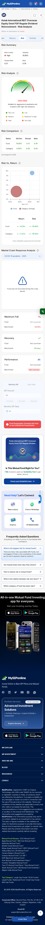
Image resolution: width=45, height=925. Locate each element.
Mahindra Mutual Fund (10, 843)
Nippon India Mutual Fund (12, 870)
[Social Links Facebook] (3, 692)
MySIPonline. (20, 890)
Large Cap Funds (20, 877)
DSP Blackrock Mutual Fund (13, 858)
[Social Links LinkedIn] (9, 692)
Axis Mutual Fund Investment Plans (15, 860)
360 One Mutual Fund (26, 841)
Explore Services (14, 723)
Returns (12, 38)
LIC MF (22, 855)
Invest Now (22, 919)
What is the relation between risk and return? (21, 579)
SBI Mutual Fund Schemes (28, 868)
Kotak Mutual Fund (9, 868)
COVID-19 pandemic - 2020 (15, 256)
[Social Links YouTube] (22, 692)
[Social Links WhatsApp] (34, 692)
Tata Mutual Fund (31, 865)
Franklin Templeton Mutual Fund (14, 863)
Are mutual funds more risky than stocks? (20, 565)
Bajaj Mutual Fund (9, 841)
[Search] (31, 4)
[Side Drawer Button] (41, 4)
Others (3, 31)
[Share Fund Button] (41, 15)
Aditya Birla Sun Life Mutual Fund (15, 851)
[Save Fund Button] (34, 15)
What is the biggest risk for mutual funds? (20, 548)
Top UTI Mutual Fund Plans (12, 865)
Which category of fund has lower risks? (19, 586)
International (13, 31)
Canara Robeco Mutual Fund (13, 853)
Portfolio (33, 38)
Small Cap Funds (32, 880)
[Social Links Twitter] (15, 692)
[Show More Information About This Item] (17, 73)
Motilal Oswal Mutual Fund (12, 846)
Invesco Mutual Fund (10, 855)
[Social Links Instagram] (28, 692)
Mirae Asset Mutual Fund (11, 848)
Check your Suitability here (21, 481)
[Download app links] (13, 612)
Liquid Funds (7, 880)
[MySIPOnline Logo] (11, 4)
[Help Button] (40, 913)
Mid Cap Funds (8, 882)
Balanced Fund (19, 880)
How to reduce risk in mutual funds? (18, 572)
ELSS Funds (33, 877)
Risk (22, 38)
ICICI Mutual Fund (27, 838)
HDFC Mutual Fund (30, 848)
